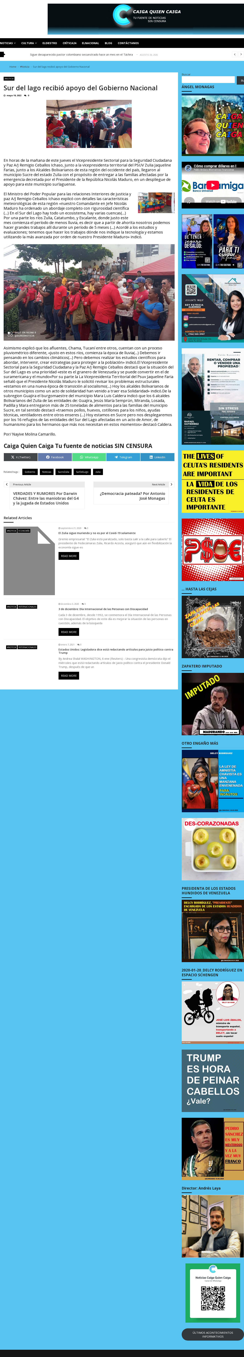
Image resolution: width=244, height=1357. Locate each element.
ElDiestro (50, 43)
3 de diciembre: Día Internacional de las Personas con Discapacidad (103, 609)
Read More (69, 556)
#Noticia (9, 78)
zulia (98, 472)
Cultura (27, 43)
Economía (23, 530)
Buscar (186, 74)
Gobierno (30, 472)
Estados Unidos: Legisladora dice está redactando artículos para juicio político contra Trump (116, 651)
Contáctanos (128, 43)
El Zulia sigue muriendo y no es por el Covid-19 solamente (97, 533)
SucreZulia (63, 472)
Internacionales (27, 606)
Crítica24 (69, 43)
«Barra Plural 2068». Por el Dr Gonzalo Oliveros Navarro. (67, 54)
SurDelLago (82, 472)
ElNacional (90, 43)
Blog (108, 43)
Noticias (6, 43)
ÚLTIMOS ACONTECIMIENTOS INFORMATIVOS (213, 1334)
